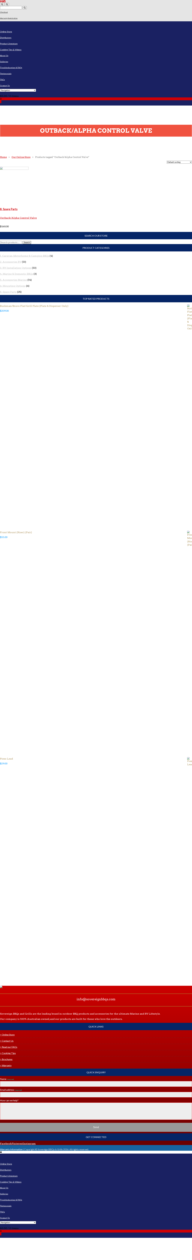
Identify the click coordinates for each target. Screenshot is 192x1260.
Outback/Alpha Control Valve (18, 217)
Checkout (4, 12)
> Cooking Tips (8, 1053)
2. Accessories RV (10, 261)
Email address (11, 1089)
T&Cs (2, 80)
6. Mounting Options (13, 285)
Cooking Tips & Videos (10, 49)
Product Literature (9, 43)
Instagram (29, 1143)
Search (27, 242)
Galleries (4, 61)
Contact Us (5, 86)
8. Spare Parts (9, 209)
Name (7, 1078)
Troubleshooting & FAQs (11, 67)
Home (3, 157)
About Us (4, 55)
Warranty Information (11, 1149)
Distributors (5, 37)
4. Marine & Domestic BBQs (16, 273)
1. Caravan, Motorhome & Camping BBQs (24, 255)
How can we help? (9, 1100)
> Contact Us (7, 1040)
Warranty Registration (9, 18)
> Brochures (6, 1059)
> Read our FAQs (8, 1046)
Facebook (6, 1143)
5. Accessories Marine (13, 279)
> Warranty (6, 1065)
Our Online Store (21, 157)
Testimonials (5, 74)
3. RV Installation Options (15, 267)
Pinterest (17, 1143)
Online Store (6, 31)
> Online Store (7, 1034)
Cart (2, 93)
